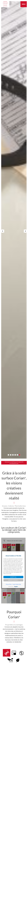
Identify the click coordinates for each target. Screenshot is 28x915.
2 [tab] (12, 456)
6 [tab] (21, 456)
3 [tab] (14, 456)
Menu (23, 4)
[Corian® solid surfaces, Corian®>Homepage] (5, 4)
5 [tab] (18, 456)
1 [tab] (9, 456)
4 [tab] (16, 456)
